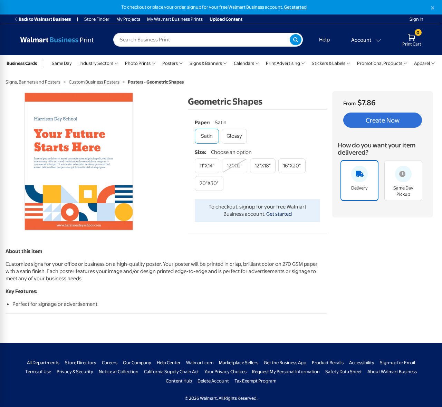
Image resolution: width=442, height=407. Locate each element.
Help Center (169, 362)
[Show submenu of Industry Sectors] (116, 63)
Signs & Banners (206, 63)
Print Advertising (283, 63)
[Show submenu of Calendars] (257, 63)
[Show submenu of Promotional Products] (405, 63)
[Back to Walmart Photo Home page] (57, 39)
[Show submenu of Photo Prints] (154, 63)
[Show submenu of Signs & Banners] (225, 63)
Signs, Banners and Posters (33, 82)
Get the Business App (285, 362)
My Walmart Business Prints (175, 19)
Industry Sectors (96, 63)
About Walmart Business (392, 371)
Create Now (383, 120)
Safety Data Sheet (343, 371)
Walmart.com (199, 362)
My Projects (128, 19)
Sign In (416, 19)
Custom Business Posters (94, 82)
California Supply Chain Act (171, 371)
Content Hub (179, 381)
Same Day (62, 63)
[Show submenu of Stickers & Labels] (348, 63)
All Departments (43, 362)
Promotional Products (379, 63)
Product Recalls (328, 362)
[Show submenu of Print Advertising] (303, 63)
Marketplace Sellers (238, 362)
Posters (170, 63)
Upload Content (226, 19)
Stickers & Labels (328, 63)
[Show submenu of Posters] (181, 63)
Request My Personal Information (286, 371)
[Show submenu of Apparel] (433, 63)
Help (324, 40)
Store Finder (96, 19)
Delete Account (213, 381)
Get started (295, 7)
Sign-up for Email (397, 362)
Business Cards (22, 63)
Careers (109, 362)
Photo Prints (138, 63)
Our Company (137, 362)
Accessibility (361, 362)
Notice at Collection (118, 371)
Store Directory (80, 362)
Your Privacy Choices (225, 371)
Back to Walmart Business (45, 19)
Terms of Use (38, 371)
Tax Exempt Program (255, 381)
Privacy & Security (75, 371)
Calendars (244, 63)
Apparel (422, 63)
